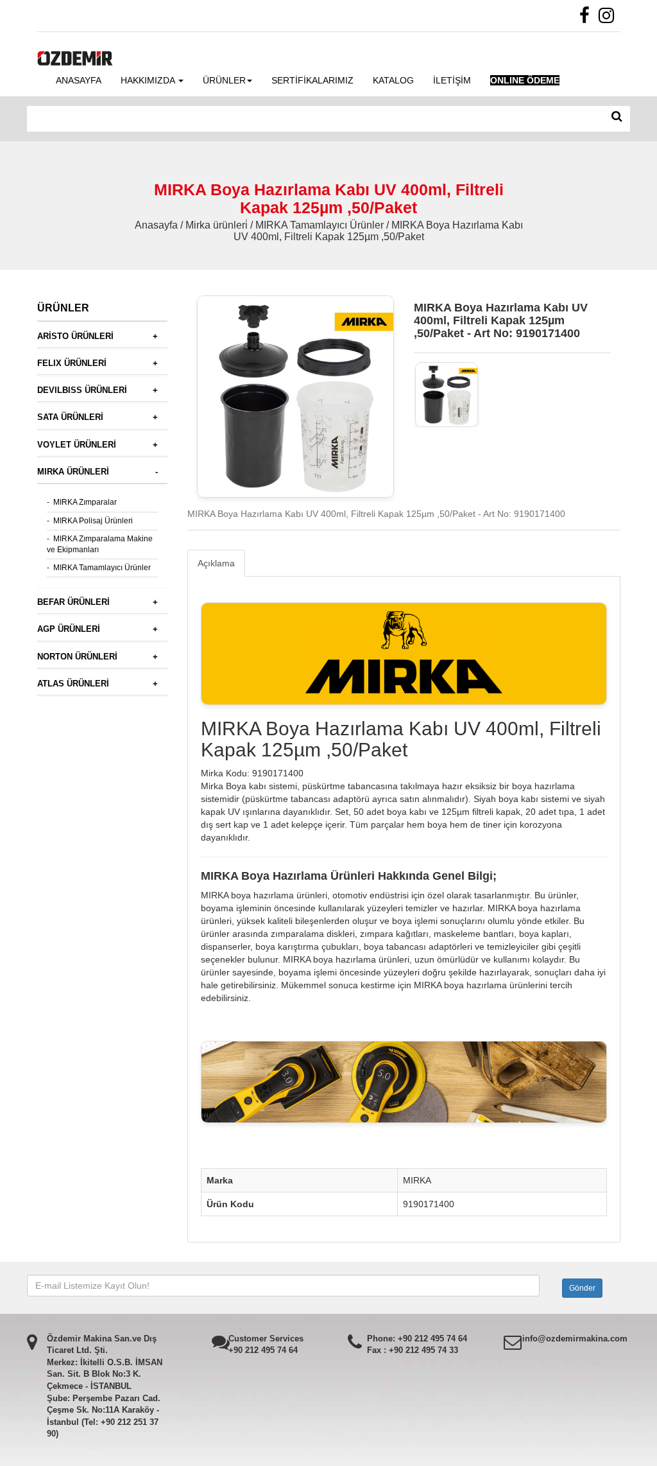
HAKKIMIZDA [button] (149, 80)
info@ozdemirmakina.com (574, 1338)
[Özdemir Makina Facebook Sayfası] (587, 18)
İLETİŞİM (452, 80)
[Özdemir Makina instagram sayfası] (609, 18)
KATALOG (393, 80)
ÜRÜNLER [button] (224, 80)
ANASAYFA (78, 80)
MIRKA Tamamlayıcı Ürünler (102, 567)
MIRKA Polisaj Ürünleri (93, 520)
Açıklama (216, 563)
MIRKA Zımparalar (85, 502)
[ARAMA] (617, 117)
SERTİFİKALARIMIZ (312, 80)
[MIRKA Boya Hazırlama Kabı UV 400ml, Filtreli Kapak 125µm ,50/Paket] (447, 394)
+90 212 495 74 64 (263, 1350)
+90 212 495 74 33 (423, 1350)
